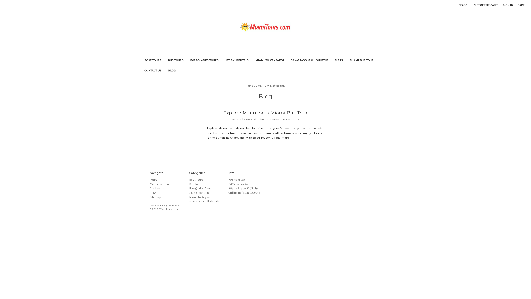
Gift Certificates (486, 5)
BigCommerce (171, 205)
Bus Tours (176, 60)
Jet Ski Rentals (237, 60)
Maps (339, 60)
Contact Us (153, 70)
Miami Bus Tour (362, 60)
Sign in (508, 5)
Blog (172, 70)
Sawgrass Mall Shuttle (309, 60)
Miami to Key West (269, 60)
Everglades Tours (204, 60)
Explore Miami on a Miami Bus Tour (265, 113)
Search (464, 5)
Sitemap (155, 197)
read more (281, 138)
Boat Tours (152, 60)
